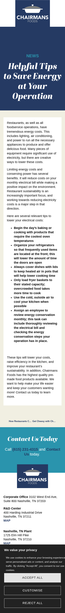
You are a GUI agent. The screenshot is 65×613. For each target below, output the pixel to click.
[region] (32, 579)
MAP (6, 520)
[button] (33, 34)
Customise (33, 590)
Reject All (33, 603)
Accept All (32, 577)
